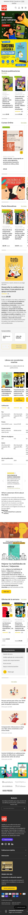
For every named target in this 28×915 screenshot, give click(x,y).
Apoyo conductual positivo (10, 666)
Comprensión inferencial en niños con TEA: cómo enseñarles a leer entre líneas (12, 728)
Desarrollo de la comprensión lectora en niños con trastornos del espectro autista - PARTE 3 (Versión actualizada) (20, 103)
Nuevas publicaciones (9, 888)
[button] (22, 7)
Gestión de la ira (7, 654)
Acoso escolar (7, 663)
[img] (14, 473)
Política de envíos (15, 904)
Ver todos (4, 73)
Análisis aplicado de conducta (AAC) (13, 657)
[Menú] (25, 7)
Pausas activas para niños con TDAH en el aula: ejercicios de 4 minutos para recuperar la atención (13, 702)
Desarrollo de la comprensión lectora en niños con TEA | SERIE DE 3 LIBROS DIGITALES (20, 234)
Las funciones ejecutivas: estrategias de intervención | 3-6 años (7, 626)
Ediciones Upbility (8, 900)
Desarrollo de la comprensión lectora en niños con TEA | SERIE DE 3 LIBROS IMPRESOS (7, 234)
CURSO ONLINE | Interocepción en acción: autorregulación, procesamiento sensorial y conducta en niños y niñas (13, 161)
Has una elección (19, 346)
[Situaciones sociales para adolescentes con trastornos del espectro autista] (20, 610)
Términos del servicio (5, 902)
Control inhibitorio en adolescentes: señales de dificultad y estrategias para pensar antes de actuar (13, 754)
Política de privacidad (5, 904)
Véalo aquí (6, 591)
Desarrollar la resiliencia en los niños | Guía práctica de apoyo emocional (12, 289)
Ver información (7, 399)
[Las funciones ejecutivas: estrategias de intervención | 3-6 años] (7, 610)
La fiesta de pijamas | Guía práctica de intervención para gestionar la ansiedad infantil (7, 102)
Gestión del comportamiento (11, 660)
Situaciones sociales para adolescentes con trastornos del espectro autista (20, 626)
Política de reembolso (16, 902)
